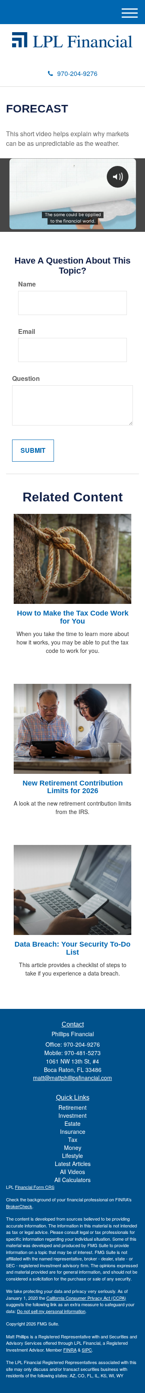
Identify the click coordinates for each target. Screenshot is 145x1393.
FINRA (70, 1349)
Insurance (72, 1131)
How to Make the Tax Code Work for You (72, 617)
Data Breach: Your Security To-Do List (72, 948)
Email (26, 331)
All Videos (72, 1172)
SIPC (87, 1349)
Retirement (72, 1107)
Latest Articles (73, 1164)
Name (27, 284)
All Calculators (72, 1180)
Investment (72, 1115)
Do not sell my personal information (51, 1311)
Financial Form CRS (34, 1187)
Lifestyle (72, 1156)
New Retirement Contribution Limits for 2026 (73, 787)
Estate (72, 1123)
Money (72, 1147)
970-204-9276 (77, 73)
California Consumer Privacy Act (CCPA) (86, 1298)
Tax (72, 1139)
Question (26, 378)
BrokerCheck (19, 1206)
